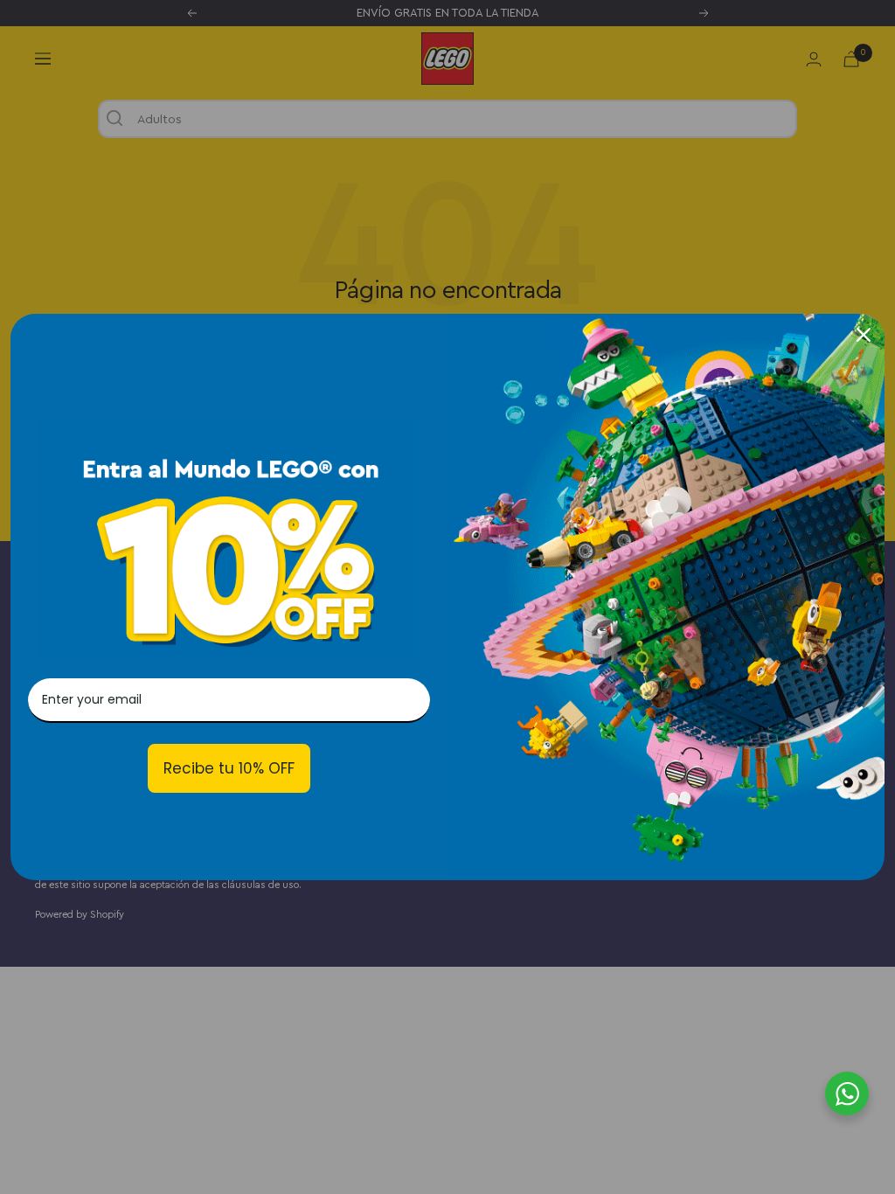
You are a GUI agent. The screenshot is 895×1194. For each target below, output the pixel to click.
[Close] (864, 335)
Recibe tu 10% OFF (229, 768)
